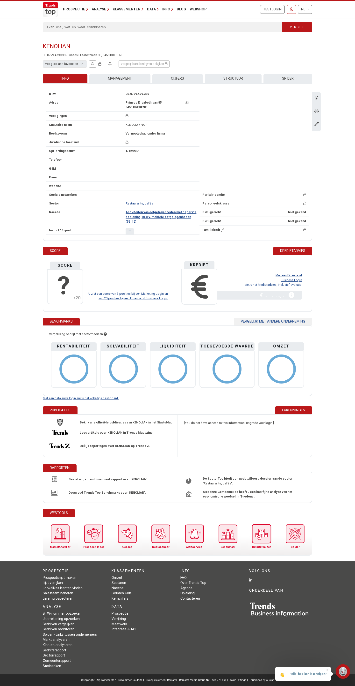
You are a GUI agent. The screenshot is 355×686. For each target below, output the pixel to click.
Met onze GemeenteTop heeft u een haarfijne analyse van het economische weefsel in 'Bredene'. (247, 494)
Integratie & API (124, 629)
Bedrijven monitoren (58, 629)
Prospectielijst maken (59, 578)
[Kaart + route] (186, 102)
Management (120, 78)
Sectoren (119, 583)
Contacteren (190, 598)
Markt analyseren (56, 640)
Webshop (198, 9)
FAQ (183, 578)
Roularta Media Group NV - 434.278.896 (203, 680)
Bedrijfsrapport (54, 650)
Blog (181, 9)
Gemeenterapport (57, 661)
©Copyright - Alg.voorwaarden (98, 680)
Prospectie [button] (74, 9)
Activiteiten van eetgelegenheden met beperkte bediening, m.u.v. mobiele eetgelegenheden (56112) (161, 216)
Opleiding (187, 593)
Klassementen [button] (126, 9)
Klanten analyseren (57, 645)
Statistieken (52, 666)
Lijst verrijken (53, 583)
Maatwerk (119, 624)
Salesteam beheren (58, 593)
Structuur (233, 78)
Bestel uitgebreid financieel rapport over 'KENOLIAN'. (108, 479)
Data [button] (151, 9)
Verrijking (119, 619)
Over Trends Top (193, 583)
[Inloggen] (291, 9)
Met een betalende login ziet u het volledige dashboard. (81, 398)
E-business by (261, 680)
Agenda (186, 588)
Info (65, 78)
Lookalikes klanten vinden (63, 588)
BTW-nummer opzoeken (62, 613)
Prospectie (120, 613)
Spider (288, 78)
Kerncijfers (120, 598)
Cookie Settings (237, 680)
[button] (130, 231)
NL (303, 9)
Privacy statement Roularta (161, 680)
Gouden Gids (122, 593)
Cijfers (177, 78)
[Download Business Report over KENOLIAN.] (316, 99)
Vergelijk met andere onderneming (273, 321)
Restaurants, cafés (139, 203)
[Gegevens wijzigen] (316, 124)
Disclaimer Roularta (130, 680)
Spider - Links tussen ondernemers (70, 635)
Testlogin (272, 9)
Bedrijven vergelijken (58, 624)
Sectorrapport (54, 655)
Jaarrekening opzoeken (61, 619)
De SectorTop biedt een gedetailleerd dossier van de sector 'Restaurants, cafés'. (248, 481)
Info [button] (166, 9)
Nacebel (118, 588)
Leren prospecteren (58, 598)
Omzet (117, 578)
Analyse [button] (99, 9)
